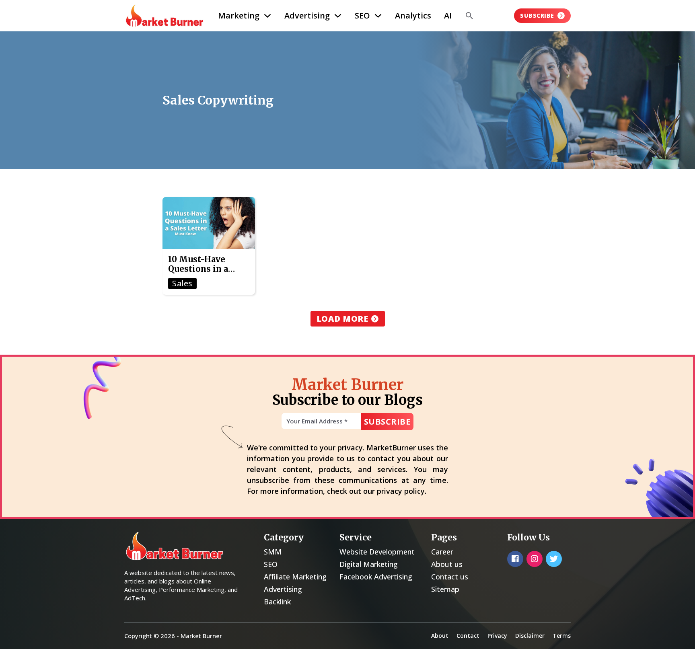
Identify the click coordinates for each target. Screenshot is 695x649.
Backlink (277, 601)
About (439, 635)
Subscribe (537, 15)
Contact (467, 635)
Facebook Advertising (375, 576)
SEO (362, 15)
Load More (342, 318)
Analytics (413, 15)
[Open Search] (469, 16)
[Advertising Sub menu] (338, 16)
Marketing (238, 15)
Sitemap (445, 589)
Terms (562, 635)
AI (448, 15)
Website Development (377, 552)
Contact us (449, 576)
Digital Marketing (368, 564)
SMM (273, 552)
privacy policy (401, 491)
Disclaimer (530, 635)
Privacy (497, 635)
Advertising (307, 15)
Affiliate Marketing (295, 576)
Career (442, 552)
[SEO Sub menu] (378, 16)
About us (447, 564)
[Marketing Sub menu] (267, 16)
